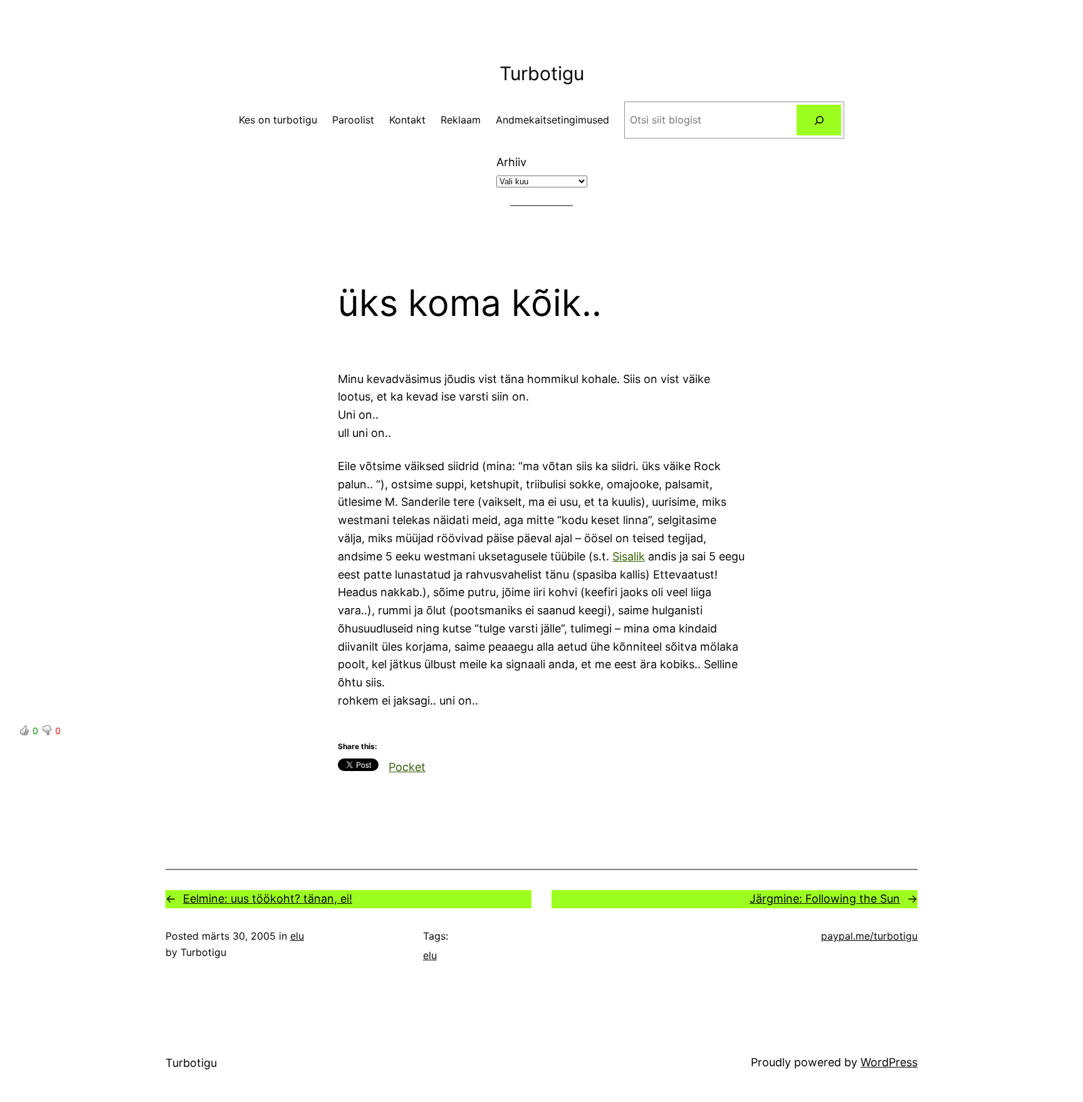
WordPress (889, 1062)
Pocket (407, 767)
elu (297, 936)
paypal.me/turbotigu (869, 936)
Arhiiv (511, 162)
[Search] (819, 120)
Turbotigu (542, 73)
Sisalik (628, 556)
